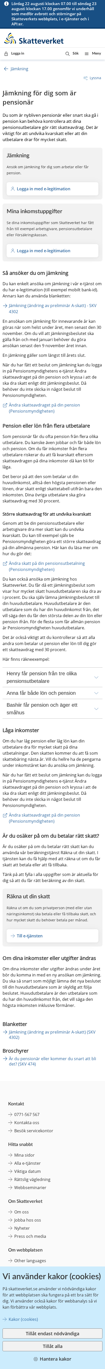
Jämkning (19, 69)
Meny (96, 53)
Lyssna (95, 77)
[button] (71, 54)
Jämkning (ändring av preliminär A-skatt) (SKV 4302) (52, 1034)
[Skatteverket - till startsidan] (34, 38)
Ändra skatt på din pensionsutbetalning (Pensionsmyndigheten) (47, 566)
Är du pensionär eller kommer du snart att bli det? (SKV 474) (52, 1061)
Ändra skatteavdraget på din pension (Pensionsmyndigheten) (45, 408)
